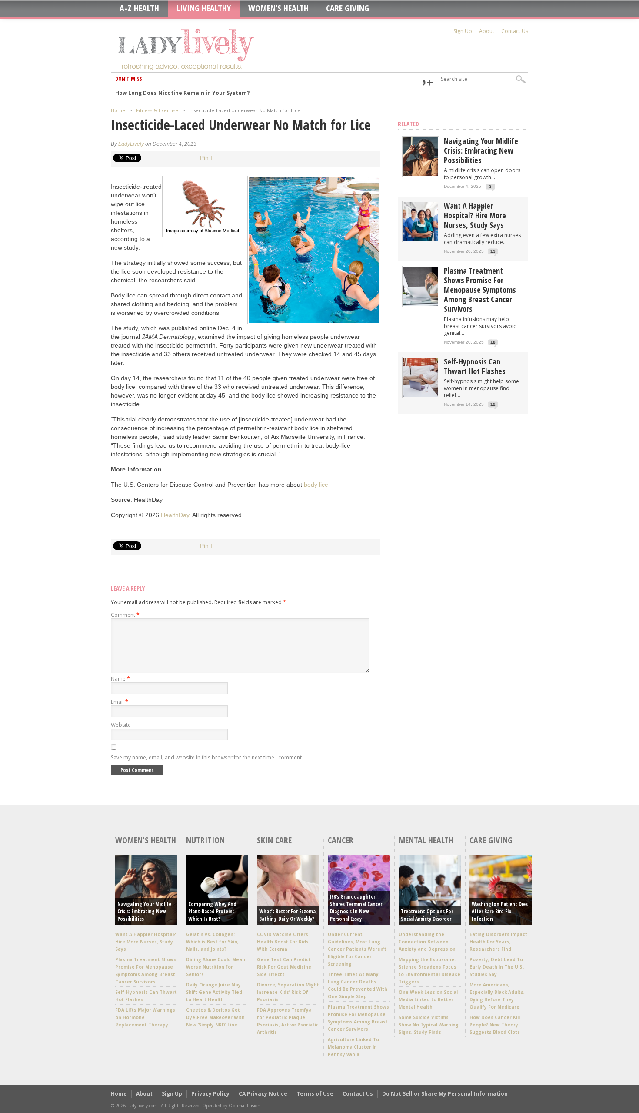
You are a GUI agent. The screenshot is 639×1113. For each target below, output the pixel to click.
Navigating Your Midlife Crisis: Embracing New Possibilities (481, 150)
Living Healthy (203, 8)
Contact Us (514, 31)
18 (493, 342)
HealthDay (175, 514)
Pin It (207, 157)
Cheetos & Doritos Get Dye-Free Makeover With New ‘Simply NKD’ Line (215, 1017)
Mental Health (426, 840)
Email (119, 701)
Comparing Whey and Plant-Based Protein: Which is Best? (212, 911)
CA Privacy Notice (263, 1093)
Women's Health (145, 840)
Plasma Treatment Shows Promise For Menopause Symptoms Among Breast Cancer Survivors (480, 290)
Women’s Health (278, 8)
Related (408, 124)
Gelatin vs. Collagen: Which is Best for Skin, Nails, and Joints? (212, 941)
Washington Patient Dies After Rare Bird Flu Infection (500, 911)
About (486, 31)
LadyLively (131, 144)
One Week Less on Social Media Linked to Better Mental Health (428, 999)
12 (493, 404)
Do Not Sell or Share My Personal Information (445, 1093)
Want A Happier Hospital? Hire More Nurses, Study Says (475, 215)
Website (121, 725)
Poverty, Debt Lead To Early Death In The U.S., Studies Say (497, 966)
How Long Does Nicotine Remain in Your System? (182, 92)
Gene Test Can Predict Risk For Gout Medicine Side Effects (284, 966)
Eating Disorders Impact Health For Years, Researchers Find (498, 941)
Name (120, 678)
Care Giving (347, 8)
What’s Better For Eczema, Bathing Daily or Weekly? (288, 915)
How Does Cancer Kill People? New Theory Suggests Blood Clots (494, 1024)
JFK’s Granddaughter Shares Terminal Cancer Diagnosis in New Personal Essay (356, 907)
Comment (125, 614)
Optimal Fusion (244, 1106)
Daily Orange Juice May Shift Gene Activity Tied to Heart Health (214, 992)
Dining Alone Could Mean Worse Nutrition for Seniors (215, 966)
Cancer (340, 840)
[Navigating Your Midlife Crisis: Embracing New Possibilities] (420, 174)
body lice (316, 484)
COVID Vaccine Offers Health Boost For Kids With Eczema (283, 941)
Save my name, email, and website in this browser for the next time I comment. (207, 757)
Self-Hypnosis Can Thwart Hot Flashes (475, 366)
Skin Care (274, 840)
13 (493, 251)
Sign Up (462, 31)
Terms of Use (314, 1093)
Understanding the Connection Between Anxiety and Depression (427, 941)
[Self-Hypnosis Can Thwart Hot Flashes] (420, 394)
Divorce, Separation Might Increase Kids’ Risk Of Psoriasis (288, 992)
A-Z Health (139, 8)
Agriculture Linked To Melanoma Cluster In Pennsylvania (353, 1046)
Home (118, 110)
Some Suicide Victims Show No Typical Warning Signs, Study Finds (429, 1024)
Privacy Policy (210, 1093)
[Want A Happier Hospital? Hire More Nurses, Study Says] (420, 239)
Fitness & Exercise (157, 110)
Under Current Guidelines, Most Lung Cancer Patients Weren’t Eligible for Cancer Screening (357, 949)
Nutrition (205, 840)
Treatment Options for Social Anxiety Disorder (427, 915)
